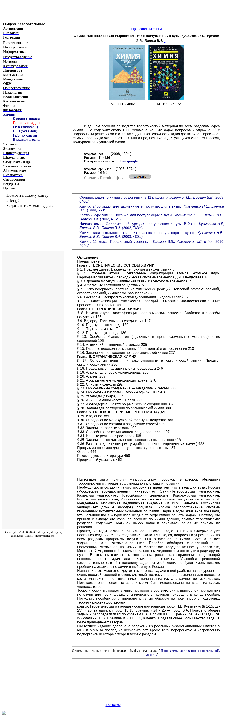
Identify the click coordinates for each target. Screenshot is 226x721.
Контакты (113, 705)
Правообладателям (146, 29)
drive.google (128, 161)
